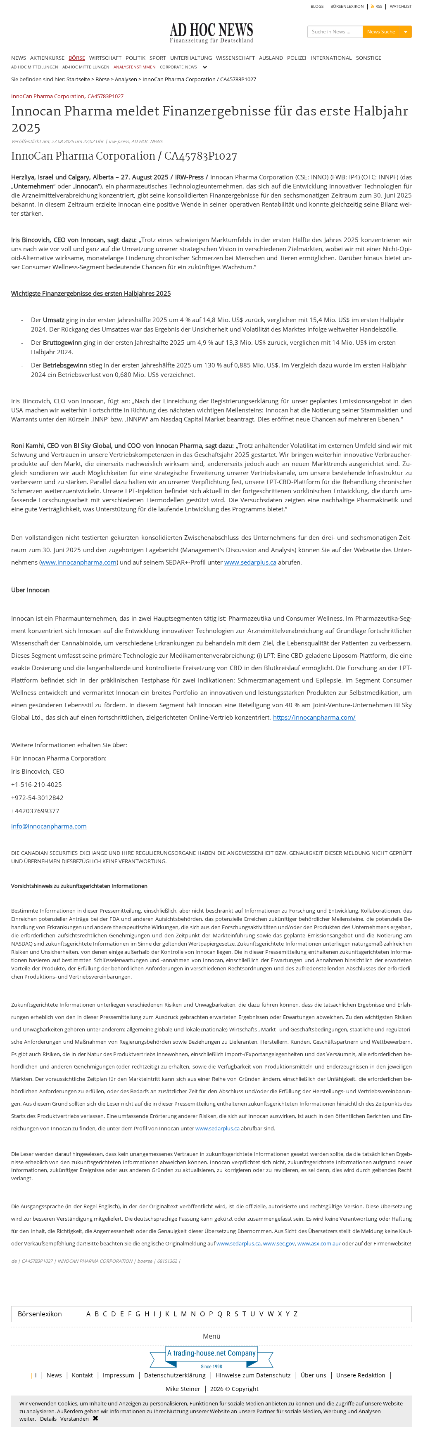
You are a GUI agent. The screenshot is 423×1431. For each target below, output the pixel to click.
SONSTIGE (368, 57)
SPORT (158, 57)
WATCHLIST (401, 6)
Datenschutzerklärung (175, 1375)
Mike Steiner (183, 1389)
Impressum (118, 1375)
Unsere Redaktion (360, 1375)
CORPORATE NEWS (178, 67)
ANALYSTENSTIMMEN (135, 67)
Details (48, 1418)
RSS (378, 6)
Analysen (126, 79)
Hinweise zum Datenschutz (253, 1375)
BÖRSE (77, 57)
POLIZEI (297, 57)
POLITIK (135, 57)
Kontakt (82, 1375)
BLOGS (317, 6)
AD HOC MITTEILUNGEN (34, 67)
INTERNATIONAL (331, 57)
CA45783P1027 (106, 97)
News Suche (381, 31)
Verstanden (74, 1418)
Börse (102, 79)
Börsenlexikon (40, 1313)
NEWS (18, 57)
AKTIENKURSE (47, 57)
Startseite (78, 79)
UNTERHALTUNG (191, 57)
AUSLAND (271, 57)
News (54, 1375)
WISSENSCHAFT (235, 57)
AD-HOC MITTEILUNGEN (85, 67)
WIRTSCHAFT (105, 57)
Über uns (313, 1375)
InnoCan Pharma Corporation (47, 97)
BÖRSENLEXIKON (347, 6)
